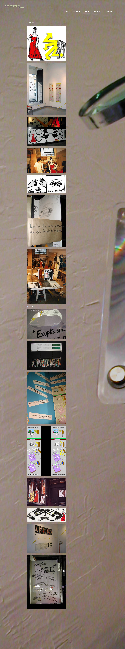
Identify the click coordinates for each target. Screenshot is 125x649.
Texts (66, 11)
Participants (98, 11)
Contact (109, 11)
